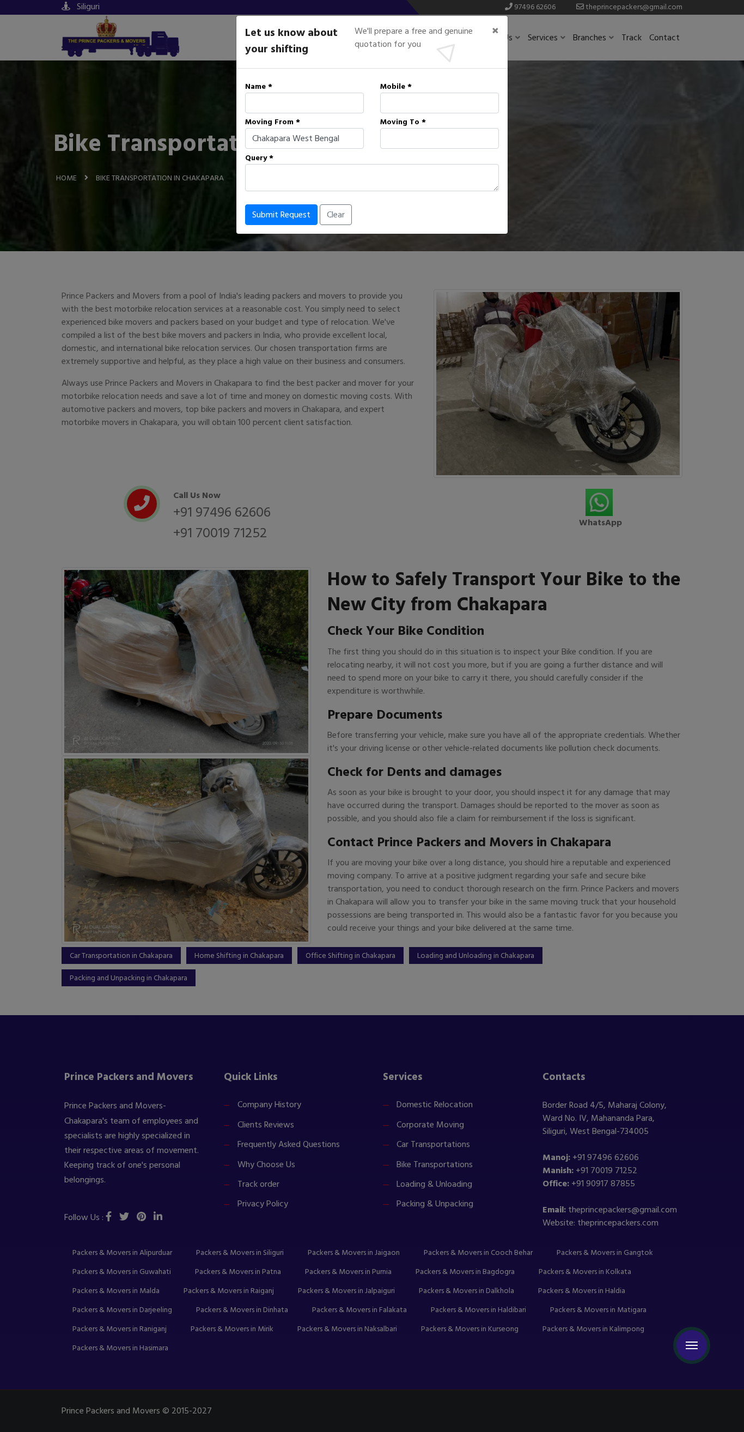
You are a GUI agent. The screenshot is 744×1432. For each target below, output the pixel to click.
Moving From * (272, 122)
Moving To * (403, 122)
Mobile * (396, 86)
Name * (258, 86)
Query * (259, 157)
